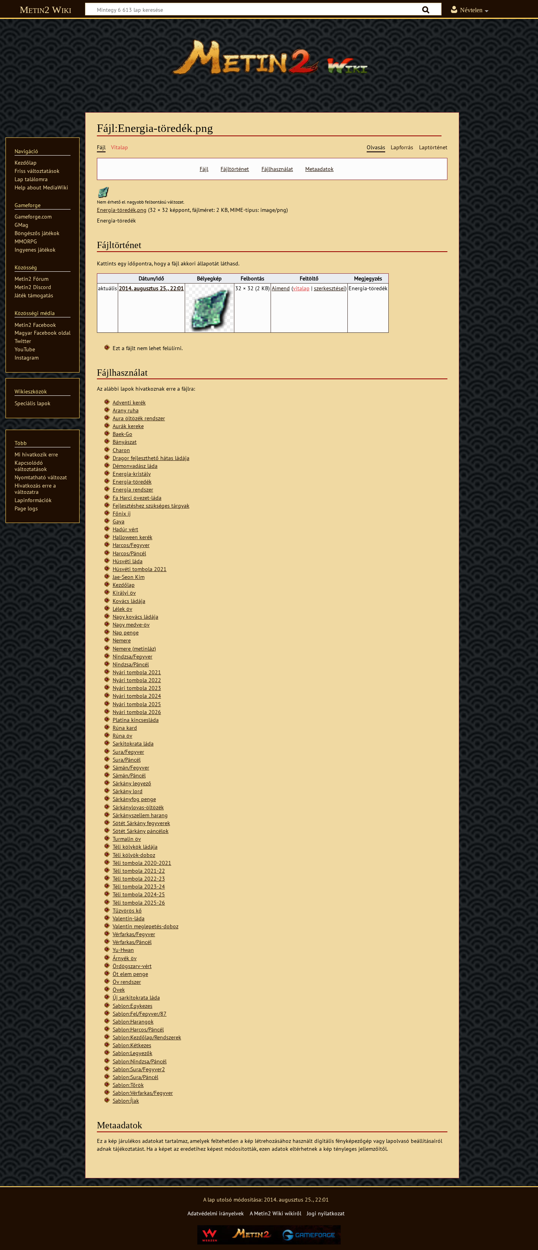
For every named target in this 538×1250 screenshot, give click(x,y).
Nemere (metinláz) (134, 648)
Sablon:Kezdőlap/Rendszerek (147, 1037)
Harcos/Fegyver (131, 545)
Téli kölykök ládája (135, 846)
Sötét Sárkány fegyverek (141, 823)
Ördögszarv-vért (132, 966)
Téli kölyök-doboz (134, 855)
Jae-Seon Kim (129, 576)
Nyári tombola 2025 (137, 704)
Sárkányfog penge (134, 799)
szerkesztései (329, 288)
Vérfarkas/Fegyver (134, 934)
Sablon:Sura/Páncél (135, 1077)
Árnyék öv (125, 958)
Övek (119, 989)
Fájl (204, 168)
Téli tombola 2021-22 (139, 870)
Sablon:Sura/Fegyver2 (139, 1069)
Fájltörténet (235, 168)
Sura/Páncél (127, 759)
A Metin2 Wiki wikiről (275, 1213)
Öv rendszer (127, 981)
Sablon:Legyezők (132, 1053)
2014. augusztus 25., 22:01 (151, 288)
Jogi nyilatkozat (326, 1213)
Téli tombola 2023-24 (139, 886)
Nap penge (126, 632)
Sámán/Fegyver (131, 767)
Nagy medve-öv (131, 624)
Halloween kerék (132, 537)
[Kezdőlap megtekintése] (269, 61)
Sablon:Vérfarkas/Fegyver (143, 1092)
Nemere (122, 640)
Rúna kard (125, 727)
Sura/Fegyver (128, 751)
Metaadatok (319, 168)
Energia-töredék (132, 481)
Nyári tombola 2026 (137, 712)
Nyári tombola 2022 (137, 680)
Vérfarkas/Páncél (132, 942)
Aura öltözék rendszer (139, 418)
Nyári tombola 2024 (137, 695)
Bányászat (125, 441)
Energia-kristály (132, 473)
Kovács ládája (129, 601)
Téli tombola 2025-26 (139, 902)
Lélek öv (122, 608)
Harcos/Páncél (129, 553)
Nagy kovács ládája (135, 616)
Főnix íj (122, 513)
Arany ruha (126, 410)
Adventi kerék (129, 402)
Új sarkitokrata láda (136, 997)
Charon (121, 450)
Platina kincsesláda (136, 719)
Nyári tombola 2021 (137, 672)
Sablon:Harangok (133, 1021)
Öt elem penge (130, 973)
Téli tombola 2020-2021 (142, 862)
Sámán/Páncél (129, 775)
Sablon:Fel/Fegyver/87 (140, 1013)
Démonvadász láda (135, 465)
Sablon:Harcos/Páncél (138, 1029)
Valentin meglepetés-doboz (145, 926)
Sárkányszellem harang (140, 815)
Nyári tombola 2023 (137, 688)
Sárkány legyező (132, 783)
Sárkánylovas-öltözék (138, 807)
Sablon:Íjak (126, 1100)
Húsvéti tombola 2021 (140, 569)
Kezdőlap (124, 584)
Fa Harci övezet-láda (137, 497)
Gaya (118, 521)
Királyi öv (124, 592)
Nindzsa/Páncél (131, 664)
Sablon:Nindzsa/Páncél (140, 1061)
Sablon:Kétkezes (132, 1045)
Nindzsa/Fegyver (132, 656)
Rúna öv (122, 735)
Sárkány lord (128, 791)
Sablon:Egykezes (132, 1005)
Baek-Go (122, 434)
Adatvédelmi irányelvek (215, 1213)
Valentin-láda (129, 918)
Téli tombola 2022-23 (139, 878)
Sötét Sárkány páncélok (141, 831)
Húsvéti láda (128, 561)
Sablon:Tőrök (128, 1085)
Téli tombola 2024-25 (139, 894)
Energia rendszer (133, 489)
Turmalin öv (127, 838)
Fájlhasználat (277, 168)
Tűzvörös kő (127, 910)
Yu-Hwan (123, 949)
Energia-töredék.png (122, 209)
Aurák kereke (128, 426)
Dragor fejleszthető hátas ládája (151, 458)
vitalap (301, 288)
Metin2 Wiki (45, 9)
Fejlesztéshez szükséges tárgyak (151, 505)
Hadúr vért (125, 529)
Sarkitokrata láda (133, 743)
